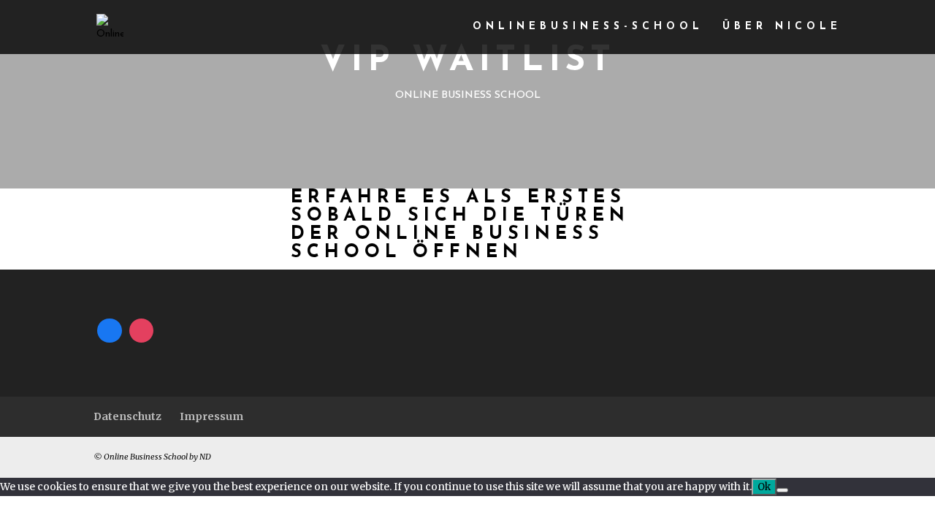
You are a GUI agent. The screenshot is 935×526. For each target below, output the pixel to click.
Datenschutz (127, 416)
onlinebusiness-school (588, 27)
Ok (764, 487)
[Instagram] (142, 331)
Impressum (211, 416)
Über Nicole (782, 27)
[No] (782, 490)
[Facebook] (110, 331)
